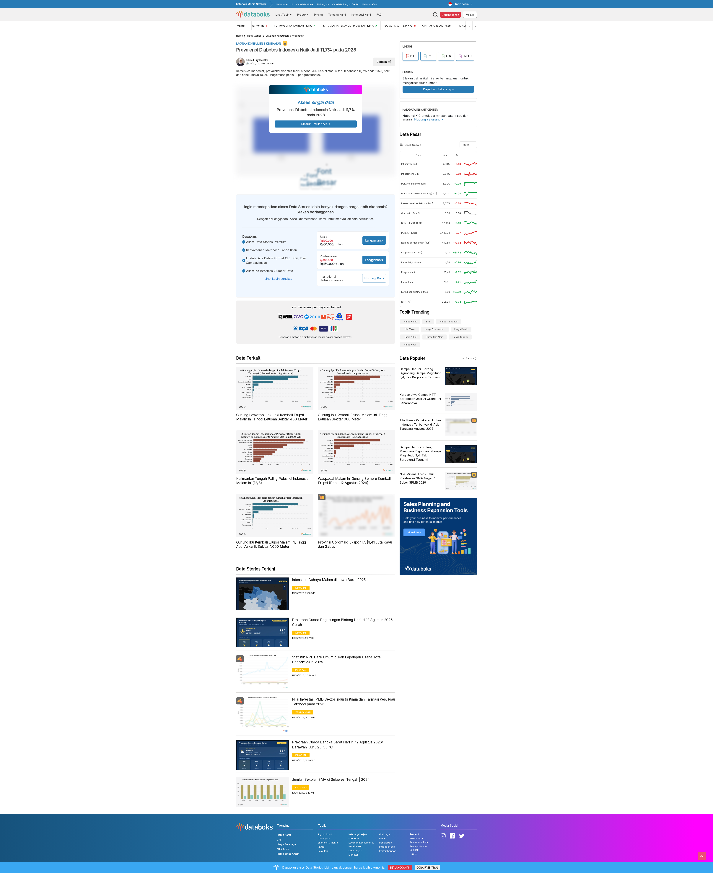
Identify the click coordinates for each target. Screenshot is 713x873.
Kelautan (323, 850)
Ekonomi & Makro (328, 842)
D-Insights (323, 4)
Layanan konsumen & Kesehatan (285, 35)
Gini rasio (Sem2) (410, 213)
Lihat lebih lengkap (278, 278)
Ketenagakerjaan (358, 834)
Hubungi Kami (374, 278)
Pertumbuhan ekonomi (413, 183)
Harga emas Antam (435, 329)
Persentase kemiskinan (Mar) (417, 203)
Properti (414, 834)
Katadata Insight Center (345, 4)
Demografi (300, 588)
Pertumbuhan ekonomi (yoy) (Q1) (419, 193)
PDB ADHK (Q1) (409, 232)
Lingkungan (355, 850)
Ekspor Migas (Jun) (411, 252)
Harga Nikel (410, 337)
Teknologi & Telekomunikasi (419, 840)
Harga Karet (410, 321)
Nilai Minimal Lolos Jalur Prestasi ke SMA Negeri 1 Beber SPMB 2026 (417, 478)
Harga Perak (461, 329)
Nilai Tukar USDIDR (411, 223)
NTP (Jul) (406, 301)
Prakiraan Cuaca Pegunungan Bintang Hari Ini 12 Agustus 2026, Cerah (342, 622)
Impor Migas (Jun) (411, 262)
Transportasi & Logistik (418, 848)
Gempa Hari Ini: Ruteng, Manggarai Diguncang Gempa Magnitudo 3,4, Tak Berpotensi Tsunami (420, 453)
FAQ (379, 14)
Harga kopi (410, 344)
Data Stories (254, 35)
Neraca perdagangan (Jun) (415, 242)
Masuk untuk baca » (315, 124)
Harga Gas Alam (434, 337)
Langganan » (374, 240)
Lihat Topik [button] (282, 14)
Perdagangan (302, 712)
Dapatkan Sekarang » (438, 89)
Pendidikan (300, 787)
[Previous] (469, 25)
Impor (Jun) (407, 282)
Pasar (382, 838)
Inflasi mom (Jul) (410, 173)
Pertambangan (387, 850)
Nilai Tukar (409, 329)
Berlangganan (450, 14)
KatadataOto (369, 4)
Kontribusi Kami (361, 14)
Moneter (353, 854)
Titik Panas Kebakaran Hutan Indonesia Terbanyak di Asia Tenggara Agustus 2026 (420, 424)
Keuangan (300, 670)
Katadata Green (305, 4)
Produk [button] (301, 14)
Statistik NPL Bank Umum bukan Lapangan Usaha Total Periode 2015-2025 (336, 659)
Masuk (470, 14)
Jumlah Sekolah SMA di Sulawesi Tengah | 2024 (331, 779)
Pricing (318, 14)
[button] (460, 4)
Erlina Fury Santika (257, 60)
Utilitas (413, 854)
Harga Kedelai (460, 337)
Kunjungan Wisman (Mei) (414, 292)
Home (239, 35)
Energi (321, 846)
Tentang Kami (337, 14)
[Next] (475, 25)
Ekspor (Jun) (408, 272)
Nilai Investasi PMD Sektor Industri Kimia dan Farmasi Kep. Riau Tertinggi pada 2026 (343, 701)
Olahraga (384, 834)
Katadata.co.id (284, 4)
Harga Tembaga (449, 321)
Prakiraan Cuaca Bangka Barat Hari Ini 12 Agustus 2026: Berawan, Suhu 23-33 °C (337, 744)
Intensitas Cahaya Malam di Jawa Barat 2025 (329, 580)
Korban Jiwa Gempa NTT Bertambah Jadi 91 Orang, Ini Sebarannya (420, 399)
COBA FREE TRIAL (427, 867)
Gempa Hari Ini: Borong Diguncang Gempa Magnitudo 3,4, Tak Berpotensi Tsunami (420, 373)
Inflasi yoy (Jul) (409, 164)
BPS (428, 321)
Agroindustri (325, 834)
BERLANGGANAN (400, 867)
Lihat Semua (467, 358)
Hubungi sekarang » (428, 119)
